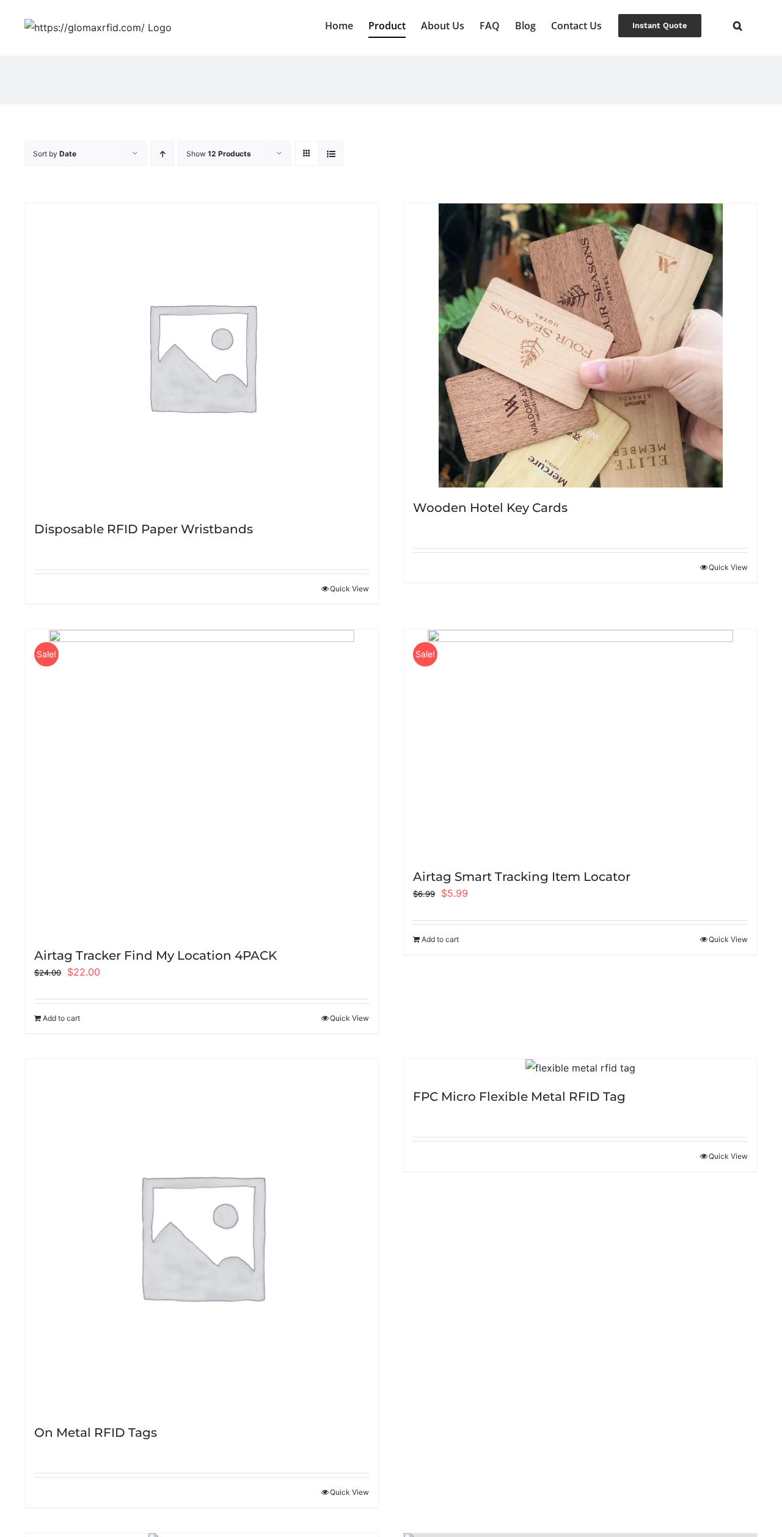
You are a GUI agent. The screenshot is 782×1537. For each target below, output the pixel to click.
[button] (737, 25)
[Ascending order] (162, 153)
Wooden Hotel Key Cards (490, 507)
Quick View (349, 588)
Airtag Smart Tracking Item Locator (521, 876)
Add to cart (61, 1018)
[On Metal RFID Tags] (201, 1235)
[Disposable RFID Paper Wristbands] (201, 356)
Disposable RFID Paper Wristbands (143, 529)
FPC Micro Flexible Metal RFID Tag (519, 1096)
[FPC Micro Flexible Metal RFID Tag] (580, 1068)
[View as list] (331, 154)
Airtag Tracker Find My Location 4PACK (155, 955)
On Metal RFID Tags (95, 1432)
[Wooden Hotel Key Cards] (580, 345)
